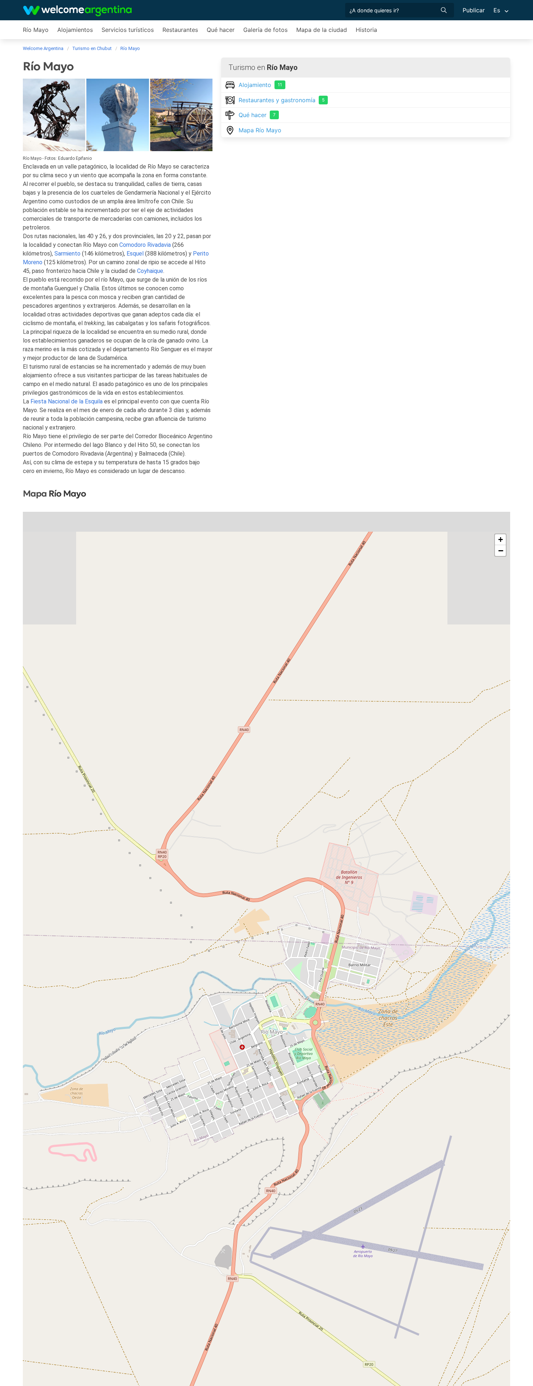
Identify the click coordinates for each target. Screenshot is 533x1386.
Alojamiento (260, 84)
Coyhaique (150, 270)
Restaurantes (180, 29)
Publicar (474, 10)
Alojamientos (75, 29)
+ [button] (500, 539)
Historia (366, 29)
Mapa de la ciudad (321, 29)
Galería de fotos (265, 29)
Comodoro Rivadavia (145, 244)
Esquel (135, 253)
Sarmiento (67, 253)
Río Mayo (36, 29)
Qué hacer (221, 29)
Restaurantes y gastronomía (282, 100)
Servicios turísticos (128, 29)
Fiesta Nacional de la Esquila (66, 401)
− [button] (500, 550)
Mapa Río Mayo (260, 130)
